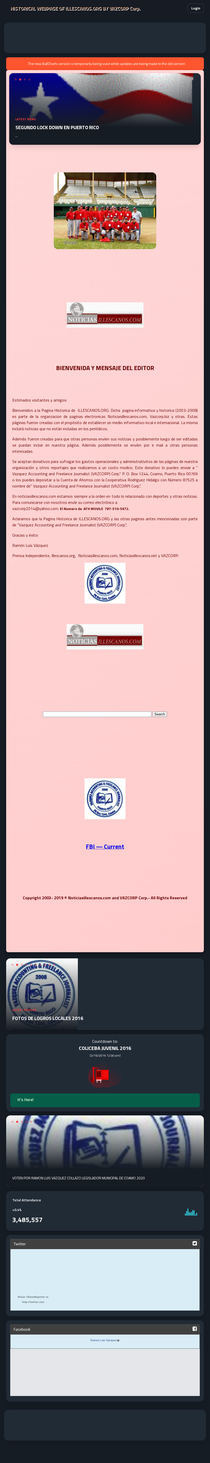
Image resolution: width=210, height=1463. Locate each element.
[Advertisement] (105, 37)
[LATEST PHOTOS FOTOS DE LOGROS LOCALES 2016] (42, 1027)
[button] (180, 8)
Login (195, 8)
